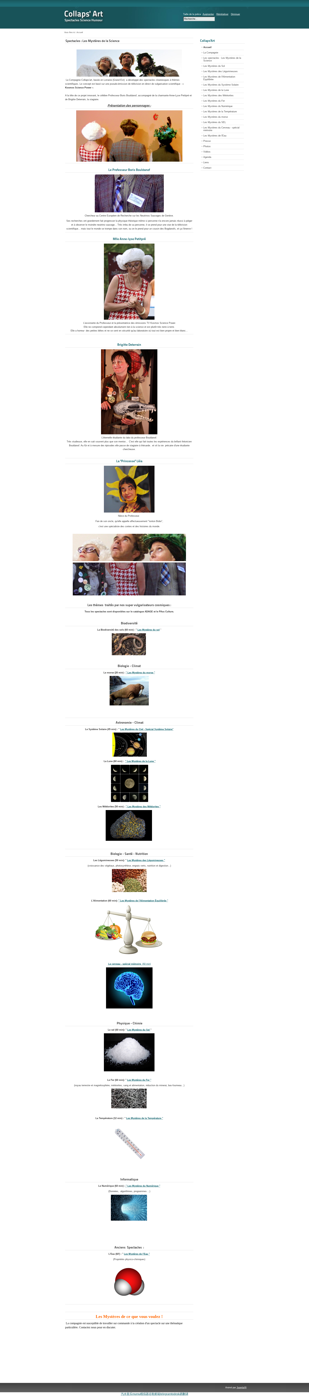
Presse (207, 141)
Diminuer (235, 14)
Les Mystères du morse (215, 117)
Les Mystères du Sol (214, 66)
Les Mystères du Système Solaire (221, 84)
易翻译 (184, 1393)
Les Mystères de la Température (220, 111)
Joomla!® (242, 1387)
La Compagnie (210, 52)
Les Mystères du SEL (214, 122)
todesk (175, 1393)
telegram (165, 1393)
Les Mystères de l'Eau (214, 135)
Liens (206, 162)
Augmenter (208, 14)
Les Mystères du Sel (138, 1029)
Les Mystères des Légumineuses (220, 71)
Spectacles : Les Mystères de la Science (92, 41)
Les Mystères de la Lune (216, 90)
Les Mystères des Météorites (218, 95)
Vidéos (206, 151)
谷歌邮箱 (154, 1393)
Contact (207, 167)
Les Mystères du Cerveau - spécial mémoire (221, 129)
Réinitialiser (222, 14)
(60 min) (129, 964)
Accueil (207, 47)
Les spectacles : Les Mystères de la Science (222, 59)
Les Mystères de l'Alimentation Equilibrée (219, 78)
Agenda (207, 157)
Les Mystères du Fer (214, 100)
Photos (207, 146)
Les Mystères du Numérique (217, 106)
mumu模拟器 (140, 1393)
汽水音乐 (126, 1393)
